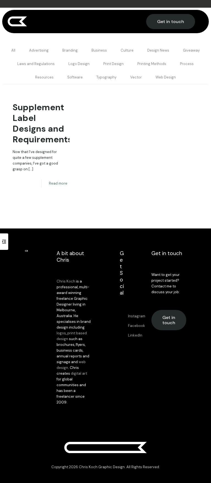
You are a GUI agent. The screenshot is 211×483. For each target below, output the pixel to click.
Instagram (136, 316)
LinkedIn (135, 335)
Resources (44, 77)
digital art (79, 373)
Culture (127, 50)
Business (99, 50)
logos (61, 333)
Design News (158, 50)
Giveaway (191, 50)
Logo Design (79, 63)
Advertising (39, 50)
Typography (106, 77)
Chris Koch (66, 281)
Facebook (136, 325)
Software (75, 77)
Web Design (166, 77)
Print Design (113, 63)
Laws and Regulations (36, 63)
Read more (58, 183)
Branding (70, 50)
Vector (136, 77)
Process (187, 63)
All (13, 50)
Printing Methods (151, 63)
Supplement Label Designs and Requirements (42, 123)
